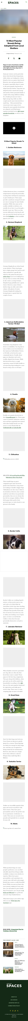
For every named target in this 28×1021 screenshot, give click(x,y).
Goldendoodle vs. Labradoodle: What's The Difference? (19, 970)
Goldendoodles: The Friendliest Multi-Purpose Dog (19, 954)
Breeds (5, 8)
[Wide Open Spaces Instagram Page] (13, 1011)
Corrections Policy (14, 1005)
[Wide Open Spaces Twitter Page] (17, 1011)
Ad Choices (14, 999)
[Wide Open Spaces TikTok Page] (15, 1011)
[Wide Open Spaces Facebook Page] (10, 1011)
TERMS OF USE (14, 1015)
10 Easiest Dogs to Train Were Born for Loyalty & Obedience (19, 946)
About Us (14, 996)
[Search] (26, 2)
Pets (16, 942)
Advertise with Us (14, 1002)
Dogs (2, 8)
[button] (1, 2)
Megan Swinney (10, 53)
